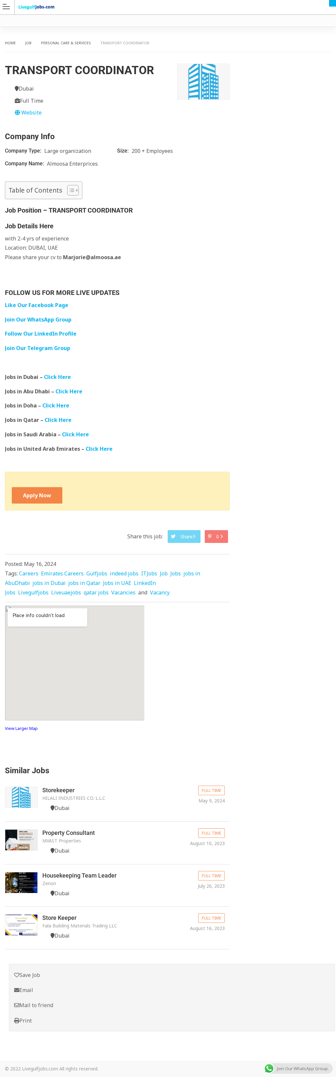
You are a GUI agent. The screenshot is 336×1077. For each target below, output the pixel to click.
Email (26, 990)
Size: (123, 151)
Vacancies (123, 592)
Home (10, 42)
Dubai (332, 3)
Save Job (29, 975)
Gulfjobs (96, 573)
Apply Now (37, 495)
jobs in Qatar (84, 583)
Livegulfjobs (33, 592)
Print (25, 1020)
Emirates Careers (62, 573)
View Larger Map (21, 728)
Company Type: (24, 151)
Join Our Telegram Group (37, 348)
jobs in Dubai (49, 583)
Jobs (175, 573)
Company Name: (25, 163)
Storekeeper (58, 790)
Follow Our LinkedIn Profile (40, 333)
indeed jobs (124, 573)
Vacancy (160, 592)
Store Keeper (59, 917)
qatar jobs (96, 592)
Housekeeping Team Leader (79, 875)
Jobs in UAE (117, 583)
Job (28, 42)
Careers (28, 573)
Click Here (58, 377)
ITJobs (149, 573)
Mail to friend (36, 1005)
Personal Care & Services (66, 42)
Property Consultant (68, 832)
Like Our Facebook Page (36, 305)
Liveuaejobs (66, 592)
